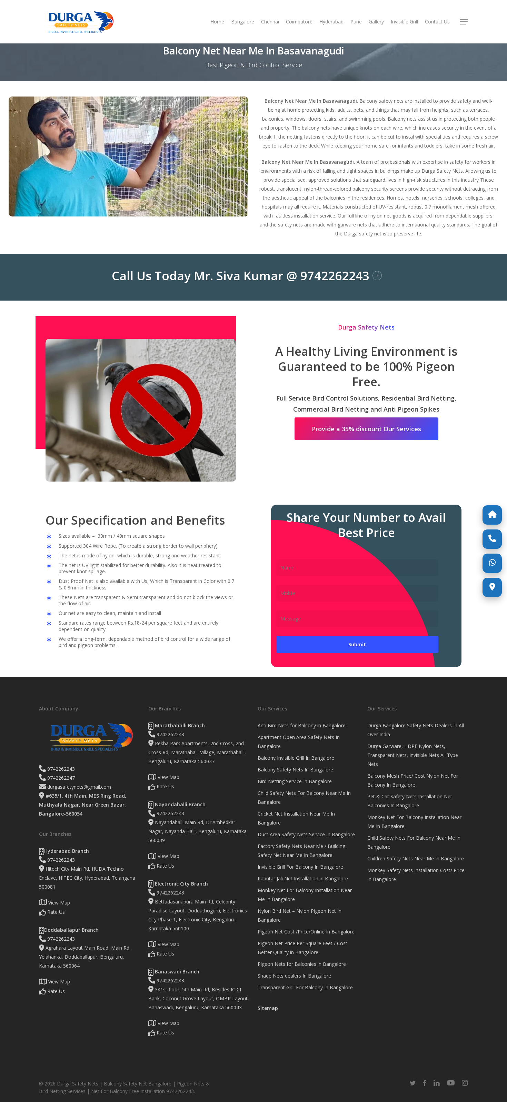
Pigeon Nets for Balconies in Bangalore (302, 964)
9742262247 (60, 778)
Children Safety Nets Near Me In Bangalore (415, 858)
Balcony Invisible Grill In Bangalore (296, 758)
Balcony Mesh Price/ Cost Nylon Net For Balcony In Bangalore (412, 780)
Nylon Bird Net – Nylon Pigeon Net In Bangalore (299, 915)
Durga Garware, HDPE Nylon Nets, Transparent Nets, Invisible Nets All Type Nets (412, 755)
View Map (58, 902)
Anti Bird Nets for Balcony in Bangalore (302, 725)
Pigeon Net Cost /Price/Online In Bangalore (306, 931)
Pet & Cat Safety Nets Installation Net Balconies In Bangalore (409, 801)
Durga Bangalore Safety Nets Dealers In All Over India (415, 730)
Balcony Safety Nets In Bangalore (295, 769)
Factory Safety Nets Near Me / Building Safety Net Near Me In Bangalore (301, 850)
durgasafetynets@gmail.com (78, 786)
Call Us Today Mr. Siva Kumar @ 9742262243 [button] (240, 276)
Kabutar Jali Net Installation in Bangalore (303, 878)
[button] (464, 22)
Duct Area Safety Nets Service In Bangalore (306, 834)
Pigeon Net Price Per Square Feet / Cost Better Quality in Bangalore (302, 948)
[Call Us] (492, 539)
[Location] (492, 587)
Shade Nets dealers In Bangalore (294, 975)
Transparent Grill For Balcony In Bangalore (305, 987)
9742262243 (60, 769)
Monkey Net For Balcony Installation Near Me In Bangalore (305, 894)
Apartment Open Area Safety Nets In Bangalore (299, 741)
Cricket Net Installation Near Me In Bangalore (296, 818)
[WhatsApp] (492, 563)
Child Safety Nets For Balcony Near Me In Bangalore (304, 797)
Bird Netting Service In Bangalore (295, 781)
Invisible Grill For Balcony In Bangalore (300, 866)
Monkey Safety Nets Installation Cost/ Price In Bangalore (416, 874)
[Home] (492, 515)
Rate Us (55, 912)
